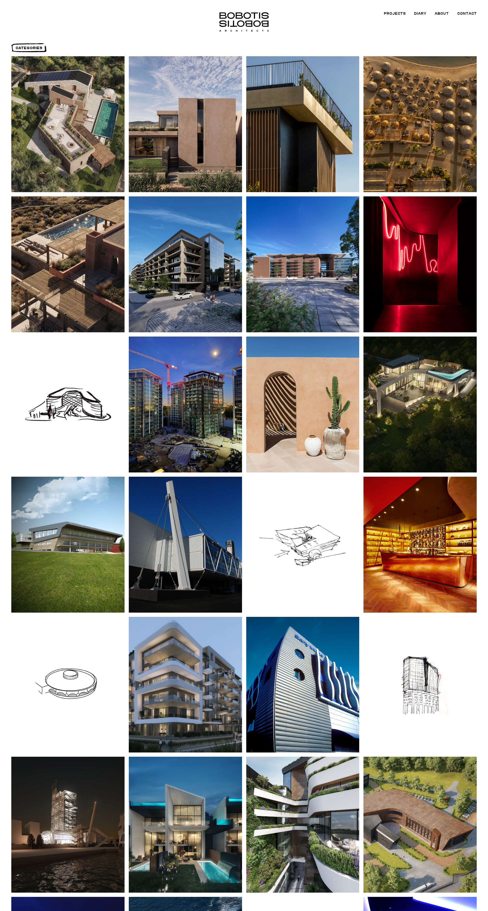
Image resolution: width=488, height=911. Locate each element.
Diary (420, 13)
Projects (395, 13)
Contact (467, 13)
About (442, 13)
